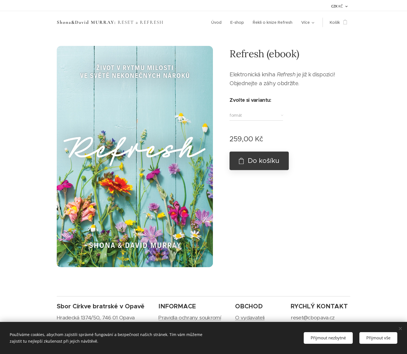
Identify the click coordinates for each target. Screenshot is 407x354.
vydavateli (252, 317)
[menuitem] (218, 22)
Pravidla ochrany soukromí (189, 317)
